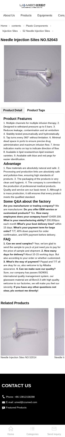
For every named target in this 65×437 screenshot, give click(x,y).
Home (4, 25)
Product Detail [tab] (12, 110)
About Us (9, 15)
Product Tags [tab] (36, 110)
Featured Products (16, 407)
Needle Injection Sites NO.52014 (18, 357)
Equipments (44, 15)
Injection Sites (10, 30)
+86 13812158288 (25, 396)
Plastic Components (37, 25)
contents (16, 25)
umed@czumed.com (25, 402)
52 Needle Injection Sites (36, 30)
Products (26, 15)
